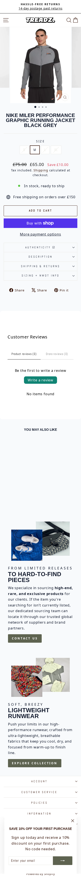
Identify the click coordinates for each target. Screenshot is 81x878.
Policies (39, 803)
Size (40, 141)
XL (56, 150)
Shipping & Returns (40, 266)
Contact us (25, 638)
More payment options (40, 234)
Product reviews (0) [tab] (24, 354)
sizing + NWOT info (40, 275)
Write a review (40, 380)
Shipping (40, 170)
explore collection (34, 763)
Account (39, 781)
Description (41, 257)
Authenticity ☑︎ (40, 247)
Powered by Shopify (40, 874)
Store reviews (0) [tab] (57, 354)
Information (39, 813)
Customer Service (39, 792)
